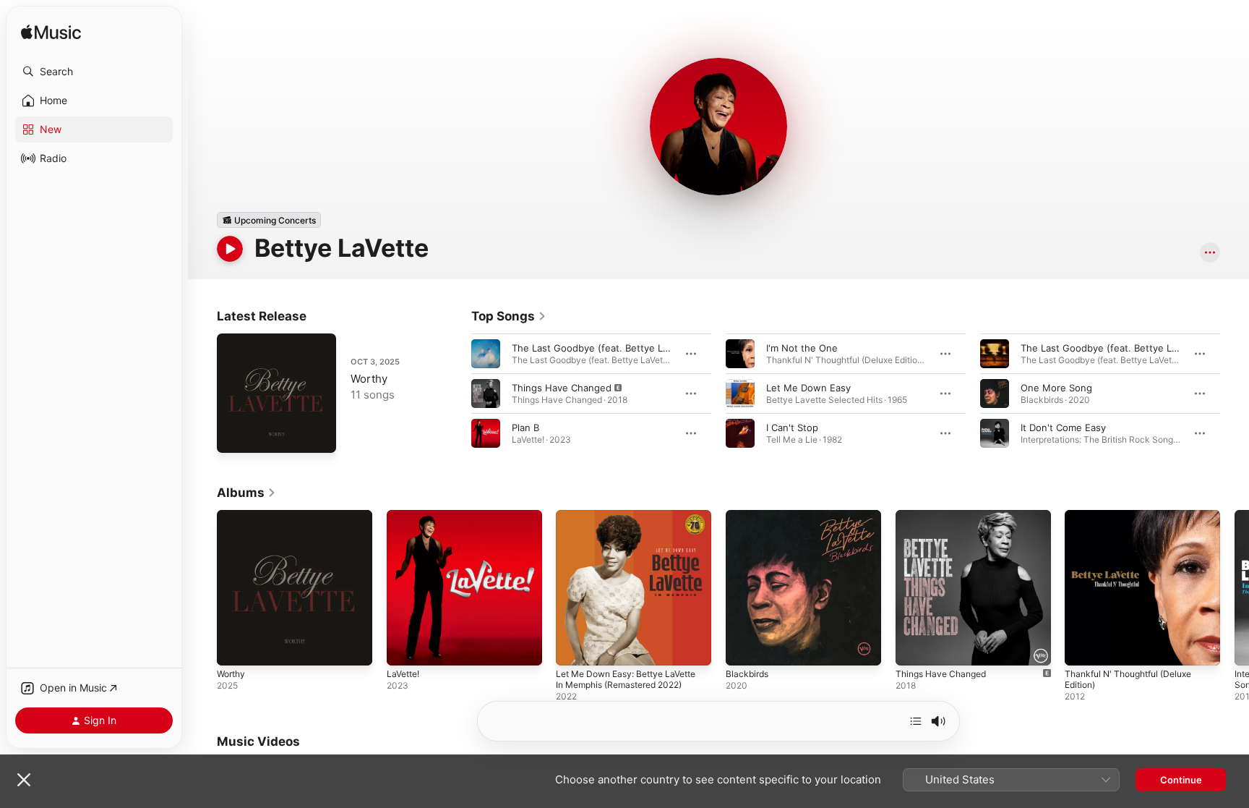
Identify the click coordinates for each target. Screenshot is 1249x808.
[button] (94, 71)
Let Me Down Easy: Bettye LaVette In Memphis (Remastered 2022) (630, 527)
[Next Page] (1234, 393)
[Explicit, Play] (485, 393)
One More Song (1056, 388)
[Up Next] (915, 721)
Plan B (525, 427)
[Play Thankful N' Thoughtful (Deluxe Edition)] (1083, 647)
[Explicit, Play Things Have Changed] (913, 647)
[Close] (23, 779)
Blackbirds (748, 516)
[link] (508, 316)
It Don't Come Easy (1063, 427)
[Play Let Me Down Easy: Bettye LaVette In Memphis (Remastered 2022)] (574, 647)
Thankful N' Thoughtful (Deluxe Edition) (1135, 521)
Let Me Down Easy (808, 388)
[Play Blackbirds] (744, 647)
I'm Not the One (802, 348)
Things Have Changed (561, 388)
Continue (1181, 780)
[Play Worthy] (235, 435)
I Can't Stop (792, 427)
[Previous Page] (457, 393)
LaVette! (405, 516)
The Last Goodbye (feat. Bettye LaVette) (603, 348)
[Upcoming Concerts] (269, 220)
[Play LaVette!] (405, 647)
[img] (51, 33)
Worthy (369, 379)
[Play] (230, 249)
